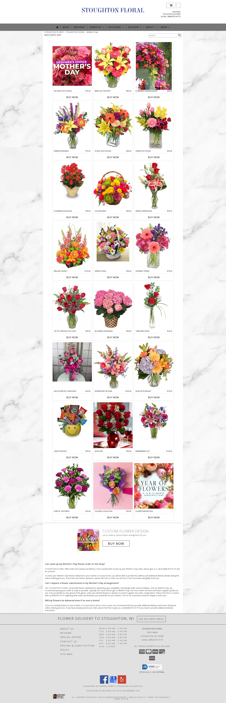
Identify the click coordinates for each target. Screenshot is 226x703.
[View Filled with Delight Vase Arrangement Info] (153, 366)
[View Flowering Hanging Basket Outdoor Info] (153, 66)
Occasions (114, 27)
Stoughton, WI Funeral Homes (98, 686)
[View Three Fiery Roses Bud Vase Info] (153, 306)
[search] (179, 35)
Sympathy (95, 27)
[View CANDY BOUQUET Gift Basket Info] (72, 421)
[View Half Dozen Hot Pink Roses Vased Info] (72, 362)
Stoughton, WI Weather (98, 691)
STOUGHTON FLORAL (113, 10)
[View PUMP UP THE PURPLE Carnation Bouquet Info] (72, 486)
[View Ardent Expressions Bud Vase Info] (153, 186)
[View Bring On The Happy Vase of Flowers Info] (113, 66)
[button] (173, 5)
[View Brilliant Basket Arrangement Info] (72, 246)
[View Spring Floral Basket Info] (113, 241)
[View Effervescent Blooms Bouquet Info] (113, 366)
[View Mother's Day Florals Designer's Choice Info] (72, 66)
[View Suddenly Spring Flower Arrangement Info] (153, 246)
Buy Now (72, 97)
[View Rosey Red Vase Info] (113, 425)
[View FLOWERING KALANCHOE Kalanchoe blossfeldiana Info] (72, 181)
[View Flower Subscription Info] (153, 486)
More (164, 27)
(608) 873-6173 (173, 16)
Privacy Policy (137, 697)
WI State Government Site (126, 691)
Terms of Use (121, 699)
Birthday (79, 27)
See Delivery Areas (151, 618)
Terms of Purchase (158, 697)
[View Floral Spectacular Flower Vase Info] (113, 126)
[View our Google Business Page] (113, 683)
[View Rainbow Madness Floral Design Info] (72, 126)
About (150, 27)
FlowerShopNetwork (115, 697)
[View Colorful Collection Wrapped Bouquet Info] (113, 486)
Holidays (133, 27)
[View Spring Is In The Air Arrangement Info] (153, 126)
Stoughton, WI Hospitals (130, 686)
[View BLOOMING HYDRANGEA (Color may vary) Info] (113, 306)
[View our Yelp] (122, 683)
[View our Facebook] (104, 683)
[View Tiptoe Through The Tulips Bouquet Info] (72, 306)
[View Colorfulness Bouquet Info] (113, 186)
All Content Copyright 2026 (87, 697)
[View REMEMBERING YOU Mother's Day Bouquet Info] (153, 421)
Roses (66, 27)
